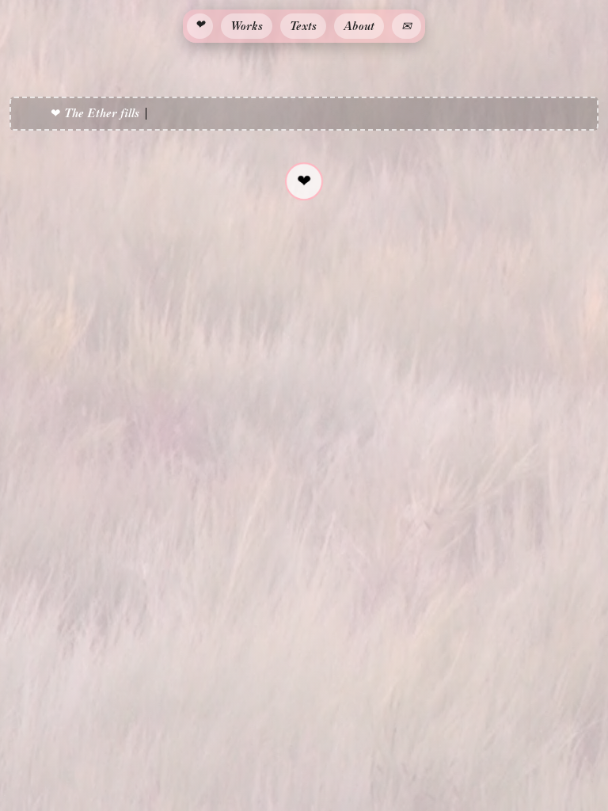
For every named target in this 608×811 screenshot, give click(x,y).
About (359, 25)
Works (246, 25)
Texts (303, 25)
